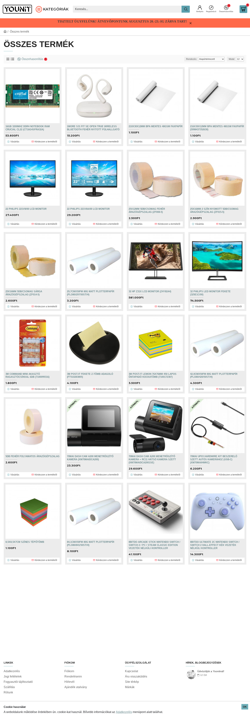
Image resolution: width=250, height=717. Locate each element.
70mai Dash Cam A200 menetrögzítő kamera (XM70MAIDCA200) (90, 458)
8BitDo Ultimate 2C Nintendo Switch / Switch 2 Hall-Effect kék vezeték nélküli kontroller (214, 545)
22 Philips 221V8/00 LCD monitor (25, 209)
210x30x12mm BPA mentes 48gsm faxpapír (155, 126)
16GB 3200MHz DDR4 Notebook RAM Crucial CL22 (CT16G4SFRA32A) (27, 128)
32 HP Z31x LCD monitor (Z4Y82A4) (150, 291)
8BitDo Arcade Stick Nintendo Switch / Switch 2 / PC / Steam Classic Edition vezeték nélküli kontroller (154, 545)
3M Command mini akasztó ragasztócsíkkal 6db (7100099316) (27, 375)
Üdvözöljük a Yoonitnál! (210, 671)
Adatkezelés (124, 712)
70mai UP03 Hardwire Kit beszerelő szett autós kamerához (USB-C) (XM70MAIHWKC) (213, 459)
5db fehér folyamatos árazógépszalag (32, 456)
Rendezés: (191, 59)
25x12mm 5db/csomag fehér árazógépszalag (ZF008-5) (147, 210)
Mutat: (232, 59)
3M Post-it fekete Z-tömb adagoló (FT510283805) (90, 375)
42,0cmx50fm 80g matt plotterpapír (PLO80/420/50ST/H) (213, 375)
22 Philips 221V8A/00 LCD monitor (88, 209)
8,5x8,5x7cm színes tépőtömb (24, 542)
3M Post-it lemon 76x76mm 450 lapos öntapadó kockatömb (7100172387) (152, 375)
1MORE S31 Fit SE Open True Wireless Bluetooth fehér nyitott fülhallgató (93, 128)
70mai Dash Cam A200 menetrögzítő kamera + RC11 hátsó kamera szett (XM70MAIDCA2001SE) (152, 459)
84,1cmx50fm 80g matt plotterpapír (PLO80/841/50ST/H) (90, 543)
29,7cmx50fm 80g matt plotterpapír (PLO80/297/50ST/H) (90, 293)
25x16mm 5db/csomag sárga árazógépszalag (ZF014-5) (23, 293)
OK (245, 706)
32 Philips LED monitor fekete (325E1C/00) (210, 293)
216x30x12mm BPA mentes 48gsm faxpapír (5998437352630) (217, 128)
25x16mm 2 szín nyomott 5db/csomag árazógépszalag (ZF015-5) (214, 210)
